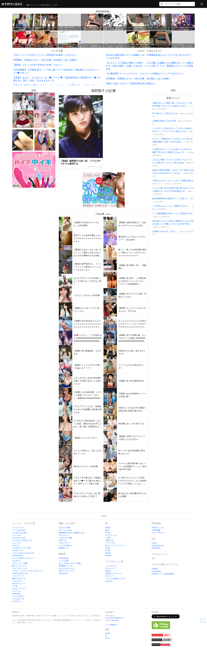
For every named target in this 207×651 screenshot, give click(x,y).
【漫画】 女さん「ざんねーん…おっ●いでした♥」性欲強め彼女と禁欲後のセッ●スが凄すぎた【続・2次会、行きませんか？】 (57, 79)
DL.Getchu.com (157, 545)
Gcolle (107, 548)
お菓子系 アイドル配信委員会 (163, 574)
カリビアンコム (111, 535)
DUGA (107, 532)
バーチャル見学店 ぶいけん (115, 578)
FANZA (108, 527)
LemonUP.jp (156, 571)
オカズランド (64, 535)
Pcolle (107, 550)
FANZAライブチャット (113, 573)
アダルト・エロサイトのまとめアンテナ (27, 571)
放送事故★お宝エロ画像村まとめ (71, 532)
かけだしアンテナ (19, 588)
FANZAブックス (158, 527)
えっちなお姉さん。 (66, 545)
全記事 (107, 633)
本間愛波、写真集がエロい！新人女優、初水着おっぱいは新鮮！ (45, 59)
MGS (107, 530)
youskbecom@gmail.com (114, 618)
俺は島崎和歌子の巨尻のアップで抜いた (170, 198)
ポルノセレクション (19, 568)
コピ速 (14, 586)
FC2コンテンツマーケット (115, 545)
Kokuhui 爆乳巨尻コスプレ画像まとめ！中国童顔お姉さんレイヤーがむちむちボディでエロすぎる (149, 56)
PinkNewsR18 (17, 555)
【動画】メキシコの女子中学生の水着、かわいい (38, 64)
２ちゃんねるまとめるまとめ (23, 553)
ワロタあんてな (18, 599)
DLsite (154, 543)
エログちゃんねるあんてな (22, 540)
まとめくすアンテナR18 (21, 548)
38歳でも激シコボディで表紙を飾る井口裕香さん (131, 83)
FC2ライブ (109, 576)
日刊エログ (63, 540)
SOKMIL (108, 555)
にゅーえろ (16, 543)
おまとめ (15, 545)
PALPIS (108, 553)
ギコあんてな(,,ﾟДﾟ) (19, 532)
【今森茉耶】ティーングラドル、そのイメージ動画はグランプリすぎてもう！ (145, 73)
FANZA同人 (156, 548)
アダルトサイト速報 (19, 563)
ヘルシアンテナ (18, 576)
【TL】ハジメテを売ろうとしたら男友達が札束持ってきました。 (45, 54)
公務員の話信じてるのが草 (164, 120)
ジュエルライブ (111, 566)
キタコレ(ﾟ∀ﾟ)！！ (19, 596)
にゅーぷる (16, 535)
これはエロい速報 (65, 538)
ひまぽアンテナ (18, 550)
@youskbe (115, 620)
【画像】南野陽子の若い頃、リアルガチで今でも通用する (80, 162)
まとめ (99, 167)
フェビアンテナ (18, 527)
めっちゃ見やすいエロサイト (23, 558)
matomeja (16, 593)
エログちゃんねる (19, 538)
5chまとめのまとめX (20, 573)
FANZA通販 (156, 530)
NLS (153, 558)
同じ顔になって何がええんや (165, 113)
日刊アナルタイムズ (66, 571)
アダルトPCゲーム (159, 532)
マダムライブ (110, 568)
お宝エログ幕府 (65, 527)
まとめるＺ (16, 560)
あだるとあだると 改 (66, 568)
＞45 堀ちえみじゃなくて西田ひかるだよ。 (171, 206)
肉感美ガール (64, 548)
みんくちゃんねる (65, 530)
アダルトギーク (65, 543)
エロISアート (17, 601)
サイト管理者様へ (111, 625)
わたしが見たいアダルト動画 (70, 563)
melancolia (63, 573)
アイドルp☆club (18, 530)
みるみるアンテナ (19, 583)
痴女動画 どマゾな (66, 566)
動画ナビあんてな (19, 578)
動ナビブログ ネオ (19, 565)
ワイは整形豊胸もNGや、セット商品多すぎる (172, 213)
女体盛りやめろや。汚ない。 (165, 231)
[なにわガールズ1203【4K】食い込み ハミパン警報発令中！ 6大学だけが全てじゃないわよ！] (44, 140)
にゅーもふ (16, 591)
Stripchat (108, 581)
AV (106, 635)
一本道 (107, 538)
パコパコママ (110, 543)
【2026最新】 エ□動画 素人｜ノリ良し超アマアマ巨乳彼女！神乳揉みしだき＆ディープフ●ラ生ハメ (56, 71)
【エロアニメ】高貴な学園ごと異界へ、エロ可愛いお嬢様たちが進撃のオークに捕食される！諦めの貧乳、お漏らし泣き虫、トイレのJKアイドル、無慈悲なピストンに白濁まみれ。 (150, 65)
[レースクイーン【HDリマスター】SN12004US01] (22, 140)
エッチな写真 (64, 561)
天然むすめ (109, 540)
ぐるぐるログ (17, 581)
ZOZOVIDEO (63, 558)
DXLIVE (108, 571)
